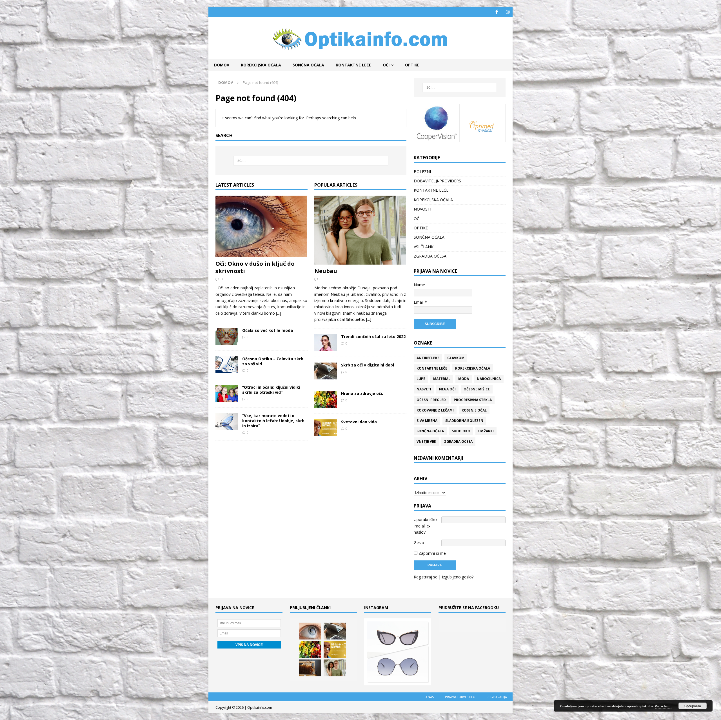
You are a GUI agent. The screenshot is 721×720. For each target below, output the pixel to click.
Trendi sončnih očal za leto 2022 (373, 336)
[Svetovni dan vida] (325, 427)
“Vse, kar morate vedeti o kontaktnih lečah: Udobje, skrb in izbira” (273, 420)
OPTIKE (412, 65)
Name (419, 284)
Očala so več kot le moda (267, 330)
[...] (278, 313)
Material (441, 378)
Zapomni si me (431, 553)
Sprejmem (692, 705)
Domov (221, 65)
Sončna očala (430, 431)
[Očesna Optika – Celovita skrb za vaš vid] (226, 364)
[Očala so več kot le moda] (226, 336)
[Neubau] (360, 230)
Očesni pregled (431, 399)
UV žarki (486, 431)
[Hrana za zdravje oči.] (325, 399)
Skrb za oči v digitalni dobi (367, 365)
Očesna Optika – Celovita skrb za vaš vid (272, 361)
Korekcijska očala (472, 368)
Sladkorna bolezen (464, 420)
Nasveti (424, 389)
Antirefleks (428, 357)
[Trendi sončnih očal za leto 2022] (325, 342)
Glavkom (455, 357)
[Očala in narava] (310, 667)
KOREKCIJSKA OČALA (261, 65)
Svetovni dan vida (359, 421)
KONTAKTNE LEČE (353, 65)
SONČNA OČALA (308, 65)
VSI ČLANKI (424, 246)
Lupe (421, 378)
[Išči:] (311, 161)
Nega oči (447, 389)
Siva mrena (427, 420)
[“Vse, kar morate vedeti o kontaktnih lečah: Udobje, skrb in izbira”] (226, 421)
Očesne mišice (477, 389)
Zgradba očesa (458, 441)
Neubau (325, 271)
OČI (386, 65)
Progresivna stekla (473, 399)
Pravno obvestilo (460, 697)
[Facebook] (497, 12)
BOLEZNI (422, 171)
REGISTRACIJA (497, 697)
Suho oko (461, 431)
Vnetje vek (426, 441)
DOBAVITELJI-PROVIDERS (437, 181)
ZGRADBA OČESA (430, 256)
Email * (420, 302)
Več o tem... (663, 706)
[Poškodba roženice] (310, 631)
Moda (463, 378)
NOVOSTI (422, 209)
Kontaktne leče (432, 368)
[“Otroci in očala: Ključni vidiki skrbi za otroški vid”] (226, 393)
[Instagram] (508, 12)
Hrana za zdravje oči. (362, 393)
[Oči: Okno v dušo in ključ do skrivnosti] (261, 226)
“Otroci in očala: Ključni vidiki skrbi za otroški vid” (271, 389)
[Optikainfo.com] (360, 56)
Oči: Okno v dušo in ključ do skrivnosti (255, 267)
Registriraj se (425, 577)
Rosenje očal (474, 410)
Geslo (419, 542)
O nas (429, 697)
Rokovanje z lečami (435, 410)
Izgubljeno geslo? (457, 577)
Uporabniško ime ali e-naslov (425, 526)
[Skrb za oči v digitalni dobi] (325, 371)
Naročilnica (489, 378)
